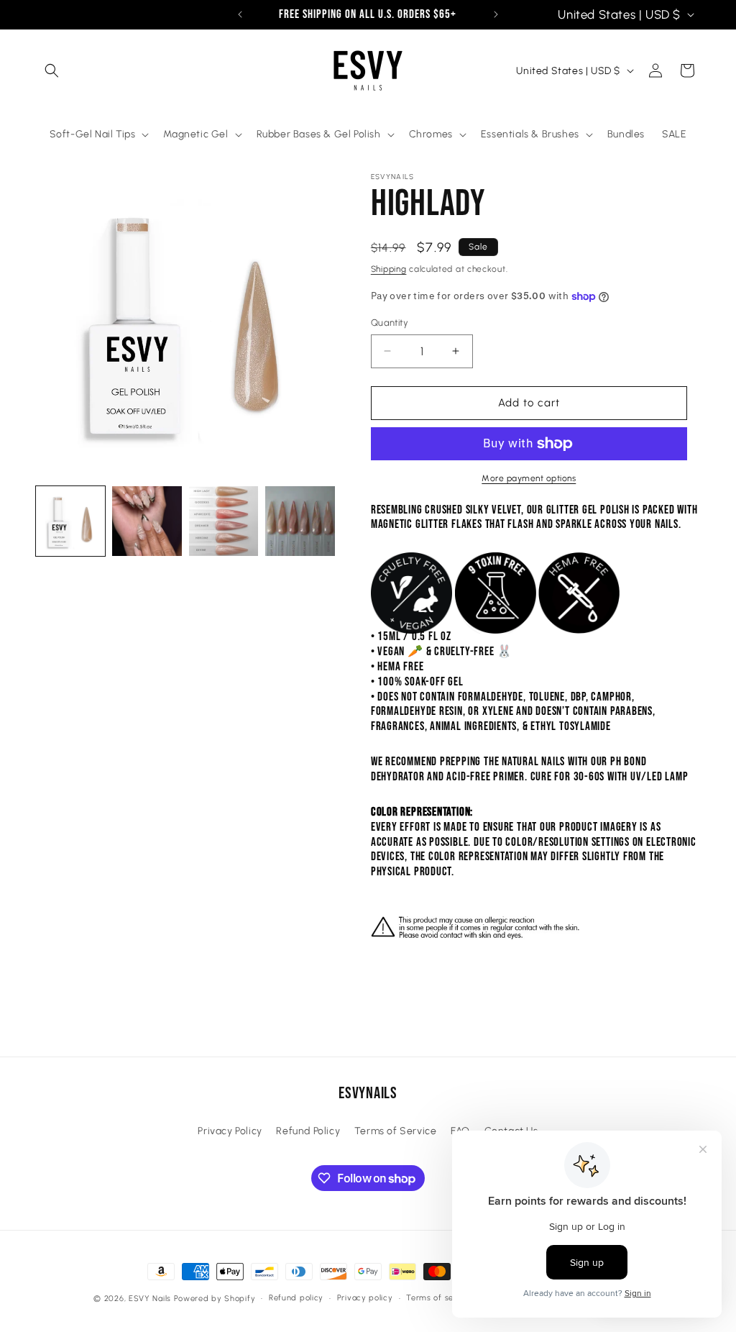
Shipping (389, 269)
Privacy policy (365, 1298)
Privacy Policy (230, 1131)
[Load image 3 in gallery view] (223, 520)
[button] (52, 70)
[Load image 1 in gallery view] (70, 520)
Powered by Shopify (215, 1298)
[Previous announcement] (240, 14)
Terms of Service (395, 1131)
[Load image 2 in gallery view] (146, 520)
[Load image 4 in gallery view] (299, 520)
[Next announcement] (496, 14)
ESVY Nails (150, 1298)
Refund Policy (308, 1131)
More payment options (529, 478)
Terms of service (439, 1298)
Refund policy (296, 1298)
